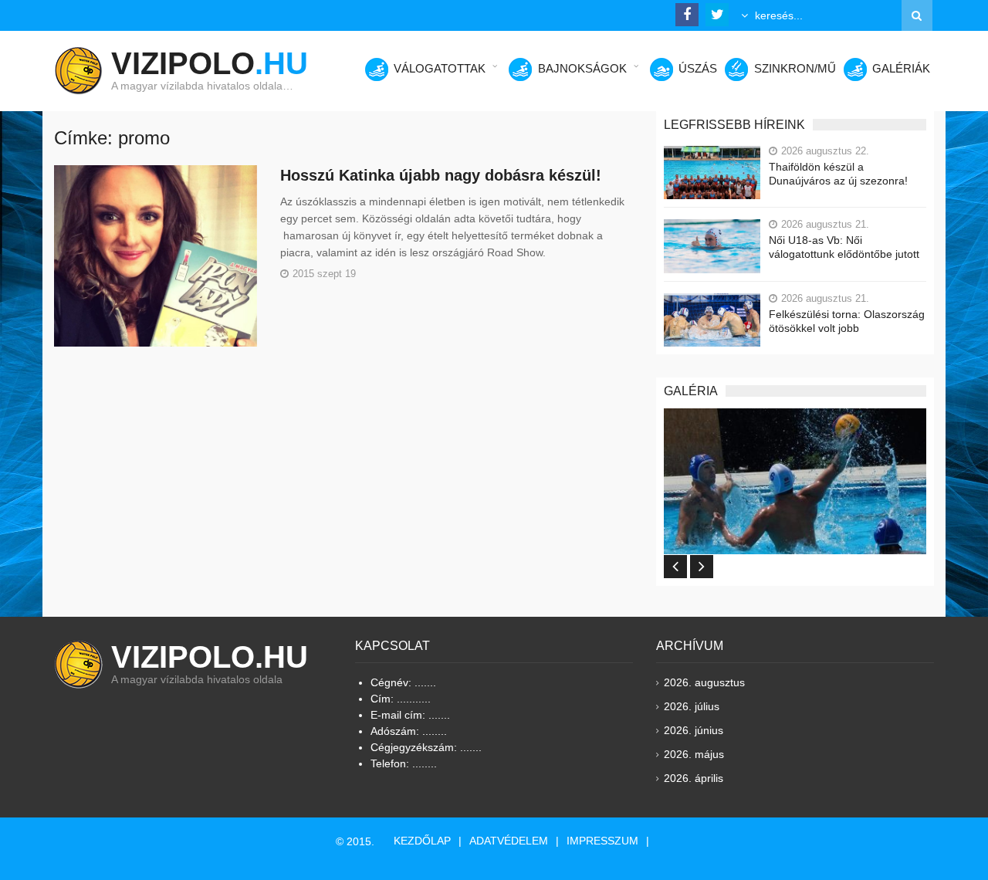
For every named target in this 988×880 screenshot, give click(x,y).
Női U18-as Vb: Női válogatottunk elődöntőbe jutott (844, 247)
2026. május (694, 754)
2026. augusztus (704, 682)
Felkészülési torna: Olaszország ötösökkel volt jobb (847, 321)
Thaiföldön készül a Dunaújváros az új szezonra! (838, 174)
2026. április (693, 778)
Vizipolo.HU (209, 657)
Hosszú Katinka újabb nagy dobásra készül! (440, 175)
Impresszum (602, 840)
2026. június (693, 730)
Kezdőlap (422, 840)
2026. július (691, 706)
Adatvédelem (508, 840)
